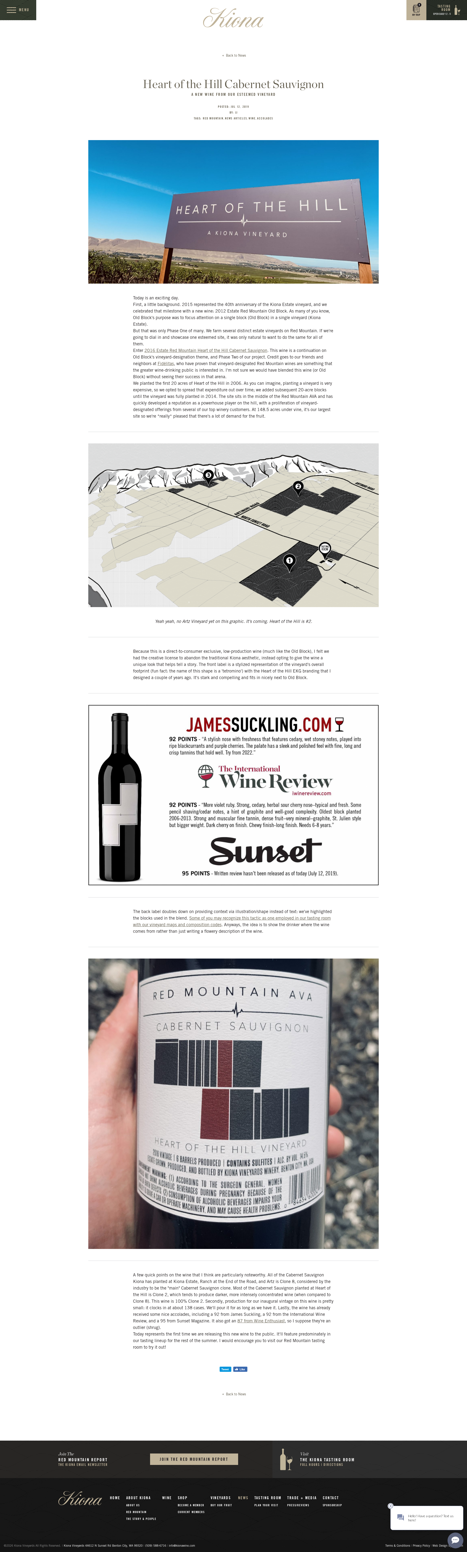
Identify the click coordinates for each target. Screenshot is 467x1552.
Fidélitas (166, 364)
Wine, (253, 118)
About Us (133, 1505)
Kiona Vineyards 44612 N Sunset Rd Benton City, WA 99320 (104, 1545)
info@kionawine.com (182, 1545)
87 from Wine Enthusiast (261, 1321)
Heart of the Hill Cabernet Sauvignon (233, 84)
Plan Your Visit (266, 1505)
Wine (167, 1498)
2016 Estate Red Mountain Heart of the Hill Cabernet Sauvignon (205, 351)
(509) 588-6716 (155, 1545)
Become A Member (191, 1505)
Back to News (235, 56)
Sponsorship (332, 1505)
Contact (331, 1498)
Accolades (265, 118)
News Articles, (236, 118)
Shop (183, 1498)
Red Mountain (136, 1512)
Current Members (191, 1512)
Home (115, 1498)
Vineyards (221, 1498)
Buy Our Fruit (221, 1505)
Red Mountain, (214, 118)
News (243, 1498)
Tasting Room (268, 1498)
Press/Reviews (298, 1505)
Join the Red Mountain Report (194, 1459)
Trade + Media (302, 1498)
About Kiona (138, 1498)
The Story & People (141, 1518)
